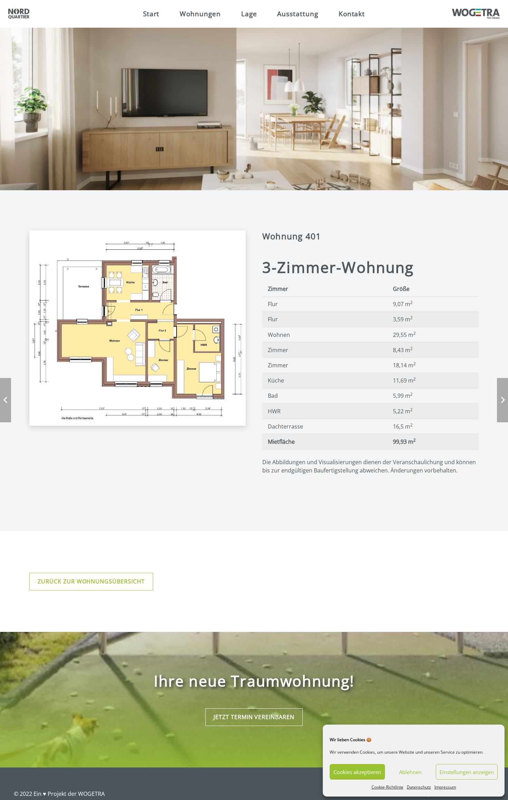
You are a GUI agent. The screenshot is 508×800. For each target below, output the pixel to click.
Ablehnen (410, 772)
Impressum (445, 787)
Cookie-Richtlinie (387, 787)
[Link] (18, 14)
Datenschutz (419, 787)
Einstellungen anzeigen (467, 772)
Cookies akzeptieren (357, 772)
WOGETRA (91, 794)
